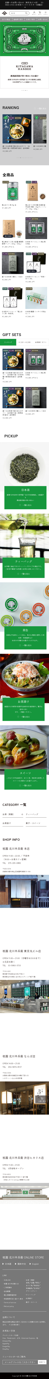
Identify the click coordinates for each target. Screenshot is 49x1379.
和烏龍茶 (29, 1288)
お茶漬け (7, 823)
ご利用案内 (8, 1287)
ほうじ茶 (29, 1285)
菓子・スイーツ (33, 823)
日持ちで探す (30, 19)
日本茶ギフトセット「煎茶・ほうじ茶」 (35, 278)
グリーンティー (31, 1291)
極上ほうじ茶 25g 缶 (9, 205)
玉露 (32, 1283)
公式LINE (7, 1280)
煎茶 (37, 1283)
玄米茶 (36, 1288)
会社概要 (7, 1291)
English (35, 1263)
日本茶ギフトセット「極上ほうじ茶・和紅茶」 (12, 312)
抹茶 (27, 1283)
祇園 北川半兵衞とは (11, 1284)
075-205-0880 (14, 862)
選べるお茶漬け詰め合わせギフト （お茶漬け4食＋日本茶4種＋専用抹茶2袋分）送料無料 (13, 376)
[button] (23, 90)
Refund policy (9, 1306)
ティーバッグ (32, 814)
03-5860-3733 (14, 965)
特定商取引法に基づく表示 (13, 1299)
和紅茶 (36, 1285)
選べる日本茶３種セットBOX (12, 277)
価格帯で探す (18, 19)
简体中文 (22, 1263)
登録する (42, 1362)
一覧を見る (41, 108)
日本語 (8, 1263)
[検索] (26, 13)
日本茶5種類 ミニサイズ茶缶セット (35, 312)
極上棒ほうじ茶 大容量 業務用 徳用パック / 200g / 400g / (12, 243)
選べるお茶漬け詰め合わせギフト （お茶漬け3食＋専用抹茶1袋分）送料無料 (16, 147)
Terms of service (10, 1302)
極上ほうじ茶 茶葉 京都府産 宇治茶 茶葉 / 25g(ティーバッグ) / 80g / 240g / (35, 207)
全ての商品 (6, 19)
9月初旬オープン (16, 1168)
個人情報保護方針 (10, 1295)
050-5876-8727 (15, 1066)
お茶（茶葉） (9, 814)
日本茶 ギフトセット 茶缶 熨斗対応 (35, 243)
